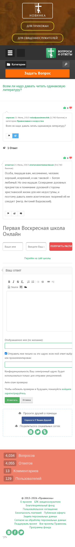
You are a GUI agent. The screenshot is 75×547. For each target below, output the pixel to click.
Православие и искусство (30, 121)
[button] (9, 282)
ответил (9, 164)
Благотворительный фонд (40, 505)
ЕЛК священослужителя (47, 501)
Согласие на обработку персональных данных (40, 520)
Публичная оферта (54, 512)
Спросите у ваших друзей (37, 420)
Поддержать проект (25, 523)
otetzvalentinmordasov (41, 164)
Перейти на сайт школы (37, 258)
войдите (66, 389)
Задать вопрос (37, 73)
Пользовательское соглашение (40, 509)
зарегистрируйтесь (15, 393)
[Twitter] (37, 431)
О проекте (26, 501)
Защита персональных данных (40, 516)
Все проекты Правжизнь (53, 523)
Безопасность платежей (28, 512)
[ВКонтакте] (30, 431)
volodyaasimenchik (39, 117)
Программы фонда (40, 527)
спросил (10, 117)
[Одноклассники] (44, 431)
